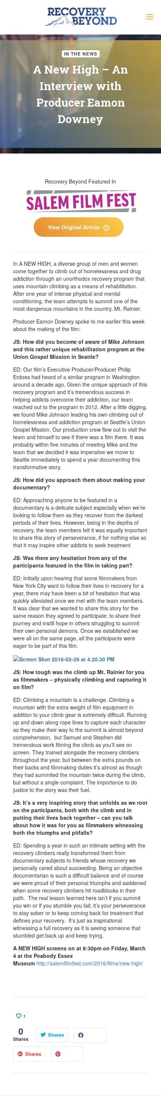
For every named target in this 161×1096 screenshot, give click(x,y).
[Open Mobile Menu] (150, 18)
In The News (80, 53)
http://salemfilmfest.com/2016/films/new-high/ (89, 963)
